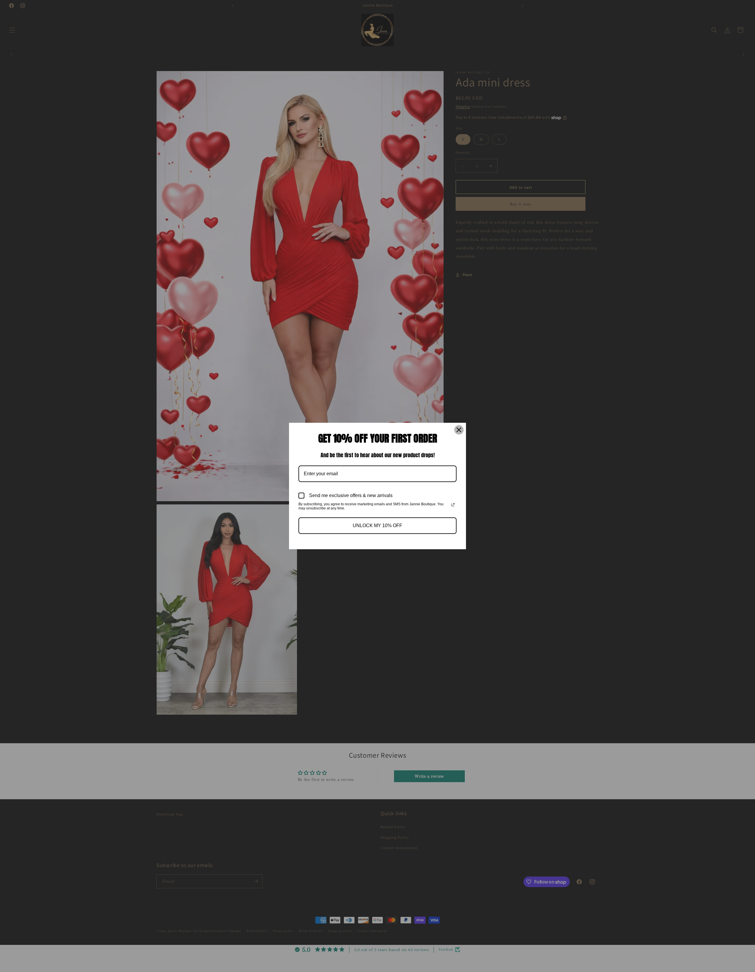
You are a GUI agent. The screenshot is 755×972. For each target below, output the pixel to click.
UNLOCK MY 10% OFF (377, 525)
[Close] (459, 430)
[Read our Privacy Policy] (453, 504)
